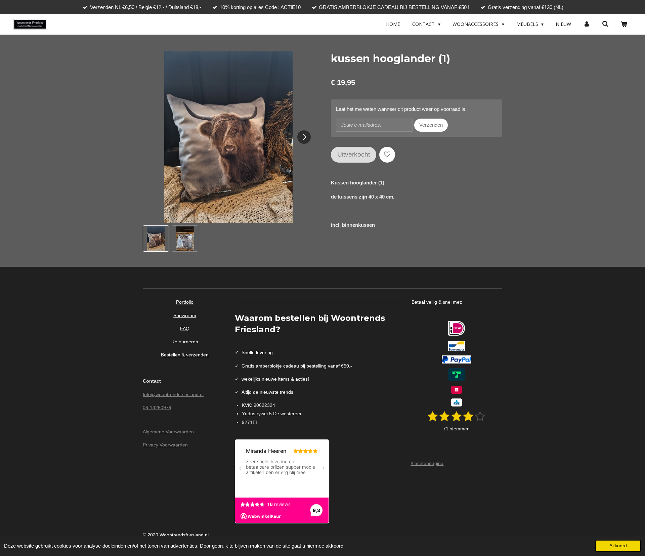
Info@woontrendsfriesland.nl (173, 394)
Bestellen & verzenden (185, 354)
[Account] (586, 24)
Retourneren (184, 341)
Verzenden (431, 125)
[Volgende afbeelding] (304, 137)
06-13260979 (157, 407)
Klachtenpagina (427, 463)
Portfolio (185, 302)
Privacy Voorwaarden (165, 444)
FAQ (184, 328)
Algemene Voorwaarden (168, 431)
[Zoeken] (605, 24)
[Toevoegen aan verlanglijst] (387, 155)
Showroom (184, 315)
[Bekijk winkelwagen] (624, 24)
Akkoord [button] (618, 545)
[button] (156, 238)
